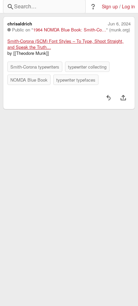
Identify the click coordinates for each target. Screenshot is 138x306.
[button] (93, 6)
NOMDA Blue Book (29, 80)
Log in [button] (128, 6)
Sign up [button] (110, 6)
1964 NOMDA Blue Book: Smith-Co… (69, 30)
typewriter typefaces (75, 80)
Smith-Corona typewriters (34, 67)
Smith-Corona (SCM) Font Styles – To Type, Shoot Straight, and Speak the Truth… (65, 44)
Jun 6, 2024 (119, 24)
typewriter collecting (87, 67)
